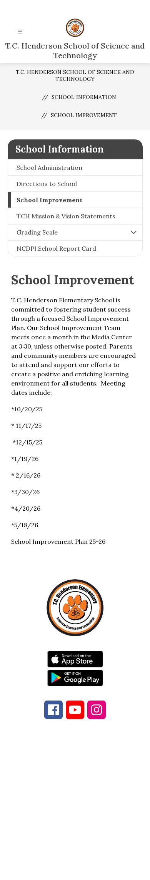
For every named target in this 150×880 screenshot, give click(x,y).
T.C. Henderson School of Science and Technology (75, 75)
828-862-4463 (91, 784)
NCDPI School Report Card (56, 248)
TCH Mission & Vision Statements (66, 216)
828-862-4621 (80, 793)
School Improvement (84, 115)
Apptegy (91, 868)
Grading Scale (37, 232)
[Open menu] (19, 31)
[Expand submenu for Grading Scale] (133, 232)
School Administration (49, 167)
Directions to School (47, 184)
